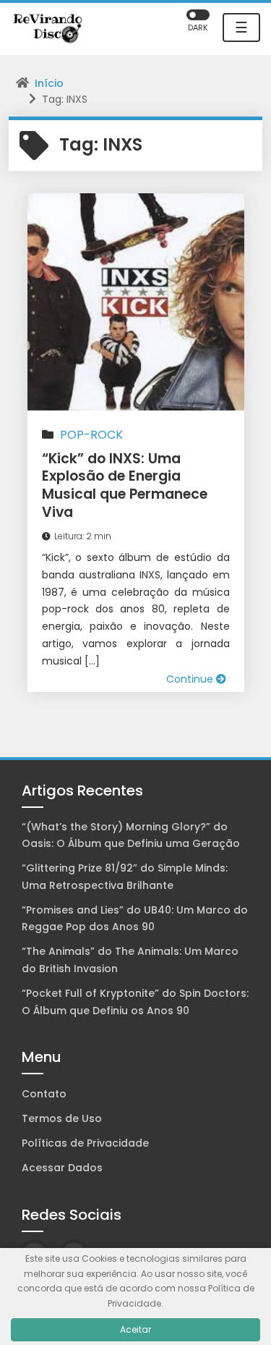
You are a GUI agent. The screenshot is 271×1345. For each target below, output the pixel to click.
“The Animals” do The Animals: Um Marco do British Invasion (130, 960)
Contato (44, 1094)
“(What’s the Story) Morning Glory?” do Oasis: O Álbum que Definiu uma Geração (131, 835)
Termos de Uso (62, 1118)
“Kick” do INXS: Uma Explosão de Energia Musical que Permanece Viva (124, 485)
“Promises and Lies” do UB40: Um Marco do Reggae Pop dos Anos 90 (135, 919)
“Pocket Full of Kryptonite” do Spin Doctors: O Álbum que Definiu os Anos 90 (135, 1002)
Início (49, 83)
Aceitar (135, 1329)
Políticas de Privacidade (85, 1143)
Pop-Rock (91, 434)
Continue (191, 679)
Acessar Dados (62, 1167)
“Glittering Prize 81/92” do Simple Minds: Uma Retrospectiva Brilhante (125, 877)
